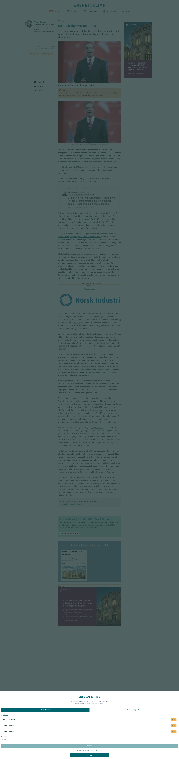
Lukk (89, 755)
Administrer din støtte (97, 750)
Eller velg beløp (5, 737)
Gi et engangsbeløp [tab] (133, 710)
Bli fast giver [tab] (45, 710)
